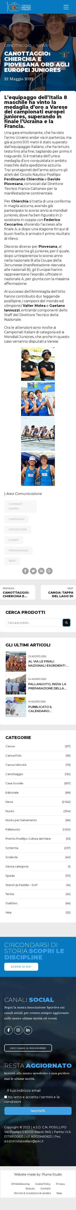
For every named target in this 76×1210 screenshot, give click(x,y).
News (42, 45)
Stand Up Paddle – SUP (21, 885)
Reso (59, 1193)
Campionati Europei (15, 506)
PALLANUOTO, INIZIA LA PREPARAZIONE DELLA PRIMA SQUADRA (47, 688)
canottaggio (16, 519)
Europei (14, 540)
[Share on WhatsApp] (49, 571)
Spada (10, 875)
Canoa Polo (13, 755)
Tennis (9, 894)
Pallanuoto (12, 829)
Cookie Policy (42, 1183)
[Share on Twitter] (33, 571)
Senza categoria (16, 866)
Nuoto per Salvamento (21, 820)
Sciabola (11, 857)
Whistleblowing (20, 1183)
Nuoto (9, 811)
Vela (8, 912)
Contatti (45, 1188)
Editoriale (12, 792)
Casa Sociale (14, 783)
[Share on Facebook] (25, 571)
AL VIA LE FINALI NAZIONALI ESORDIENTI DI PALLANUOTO (48, 666)
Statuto (30, 1188)
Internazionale (18, 550)
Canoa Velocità (15, 764)
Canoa (10, 746)
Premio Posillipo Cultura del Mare (28, 838)
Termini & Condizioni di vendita (32, 1193)
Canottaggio (17, 45)
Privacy (60, 1183)
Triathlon (11, 903)
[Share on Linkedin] (41, 571)
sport (12, 561)
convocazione (18, 529)
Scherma (11, 848)
